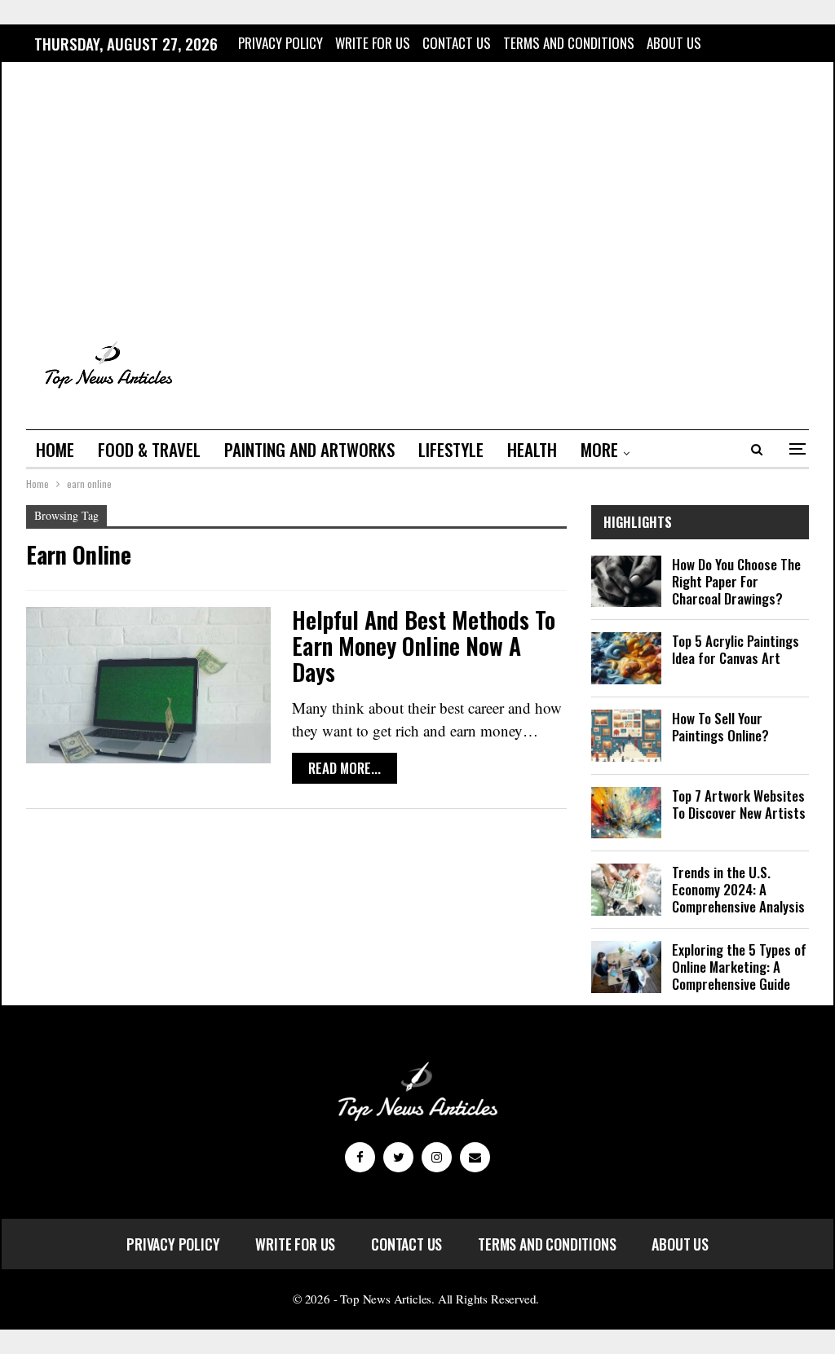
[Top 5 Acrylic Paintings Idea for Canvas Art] (626, 658)
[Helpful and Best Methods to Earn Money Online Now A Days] (148, 685)
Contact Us (456, 43)
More (599, 449)
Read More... (344, 768)
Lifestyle (451, 449)
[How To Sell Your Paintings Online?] (626, 736)
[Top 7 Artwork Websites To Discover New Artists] (626, 813)
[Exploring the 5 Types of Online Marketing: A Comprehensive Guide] (626, 967)
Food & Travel (149, 449)
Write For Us (372, 43)
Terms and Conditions (568, 43)
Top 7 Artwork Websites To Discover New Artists (739, 804)
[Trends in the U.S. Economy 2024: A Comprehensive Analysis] (626, 890)
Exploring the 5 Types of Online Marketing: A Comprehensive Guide (739, 966)
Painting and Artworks (309, 449)
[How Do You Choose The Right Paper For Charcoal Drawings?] (626, 582)
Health (532, 449)
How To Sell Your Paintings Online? (720, 726)
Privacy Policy (280, 43)
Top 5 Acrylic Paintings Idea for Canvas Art (735, 649)
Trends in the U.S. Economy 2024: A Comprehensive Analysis (738, 889)
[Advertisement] (417, 198)
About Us (674, 43)
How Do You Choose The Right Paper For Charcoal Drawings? (736, 581)
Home (55, 449)
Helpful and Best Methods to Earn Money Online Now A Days (423, 645)
